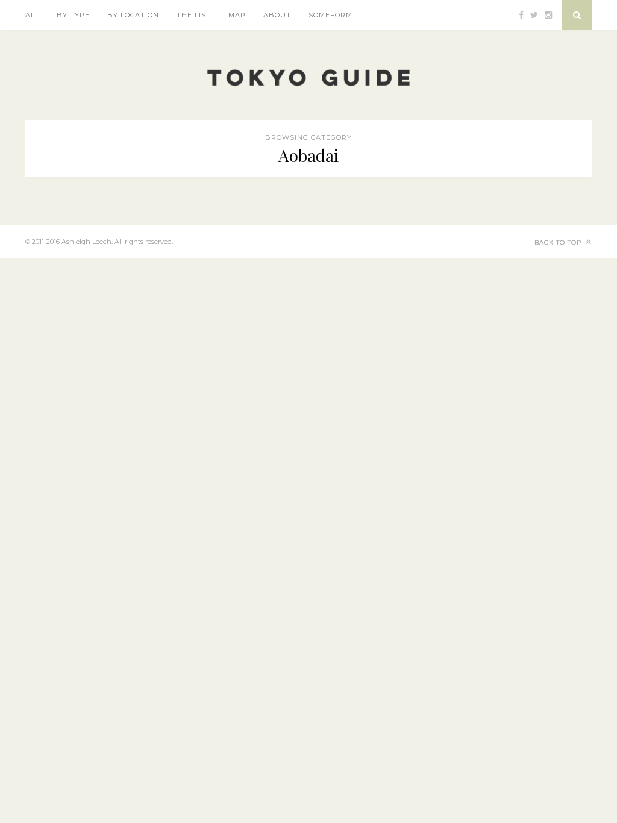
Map (237, 15)
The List (194, 15)
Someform (330, 15)
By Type (73, 15)
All (32, 15)
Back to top (559, 242)
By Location (133, 15)
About (277, 15)
